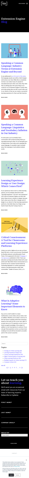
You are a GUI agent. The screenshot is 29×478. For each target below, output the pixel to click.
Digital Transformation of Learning (14, 356)
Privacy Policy (17, 466)
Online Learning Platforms (12, 358)
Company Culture (10, 362)
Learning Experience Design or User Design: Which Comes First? (13, 183)
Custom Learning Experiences (13, 354)
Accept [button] (11, 475)
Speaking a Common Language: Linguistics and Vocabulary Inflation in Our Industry (14, 129)
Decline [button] (17, 475)
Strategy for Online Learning (13, 351)
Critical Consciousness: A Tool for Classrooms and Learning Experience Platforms (14, 241)
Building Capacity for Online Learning (15, 360)
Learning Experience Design (13, 352)
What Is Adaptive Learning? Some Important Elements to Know (13, 305)
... (18, 367)
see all (3, 365)
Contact (14, 453)
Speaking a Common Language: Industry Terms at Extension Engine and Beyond (12, 67)
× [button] (26, 459)
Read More (4, 97)
